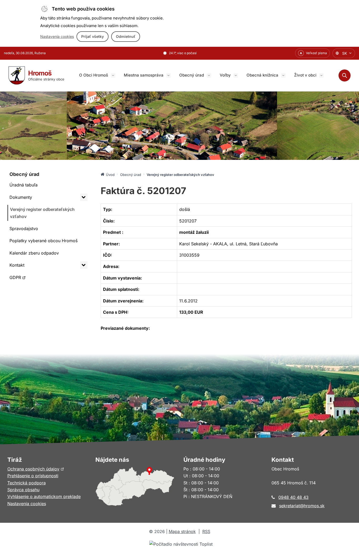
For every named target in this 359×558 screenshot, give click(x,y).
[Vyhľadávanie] (345, 75)
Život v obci (305, 75)
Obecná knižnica (262, 75)
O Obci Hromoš (93, 75)
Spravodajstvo (23, 228)
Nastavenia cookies (57, 36)
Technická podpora (26, 482)
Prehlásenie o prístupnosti (32, 475)
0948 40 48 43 (293, 497)
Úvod (110, 175)
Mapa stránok (182, 531)
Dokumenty (20, 197)
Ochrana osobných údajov (35, 468)
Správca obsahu (23, 489)
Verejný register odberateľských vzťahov (42, 213)
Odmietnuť (125, 36)
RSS (206, 531)
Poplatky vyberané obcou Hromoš (43, 240)
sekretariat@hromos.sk (302, 505)
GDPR (21, 279)
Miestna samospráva (143, 75)
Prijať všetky (92, 36)
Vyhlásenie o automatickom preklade (44, 496)
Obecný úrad (191, 75)
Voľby (225, 75)
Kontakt (16, 265)
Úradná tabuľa (23, 184)
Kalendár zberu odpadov (34, 253)
